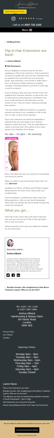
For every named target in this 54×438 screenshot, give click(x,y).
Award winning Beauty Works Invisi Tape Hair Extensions (25, 405)
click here (13, 184)
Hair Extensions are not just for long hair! (19, 402)
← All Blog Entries (12, 42)
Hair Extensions (14, 66)
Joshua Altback (14, 61)
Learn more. (46, 423)
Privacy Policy (8, 332)
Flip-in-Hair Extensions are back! (16, 388)
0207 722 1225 (33, 24)
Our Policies (8, 335)
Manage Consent (22, 435)
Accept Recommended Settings (27, 430)
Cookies (6, 338)
